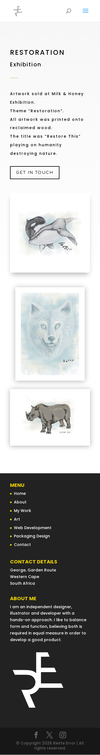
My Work (22, 510)
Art (17, 519)
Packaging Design (32, 536)
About (20, 502)
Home (20, 493)
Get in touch (34, 173)
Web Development (32, 528)
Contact (22, 544)
